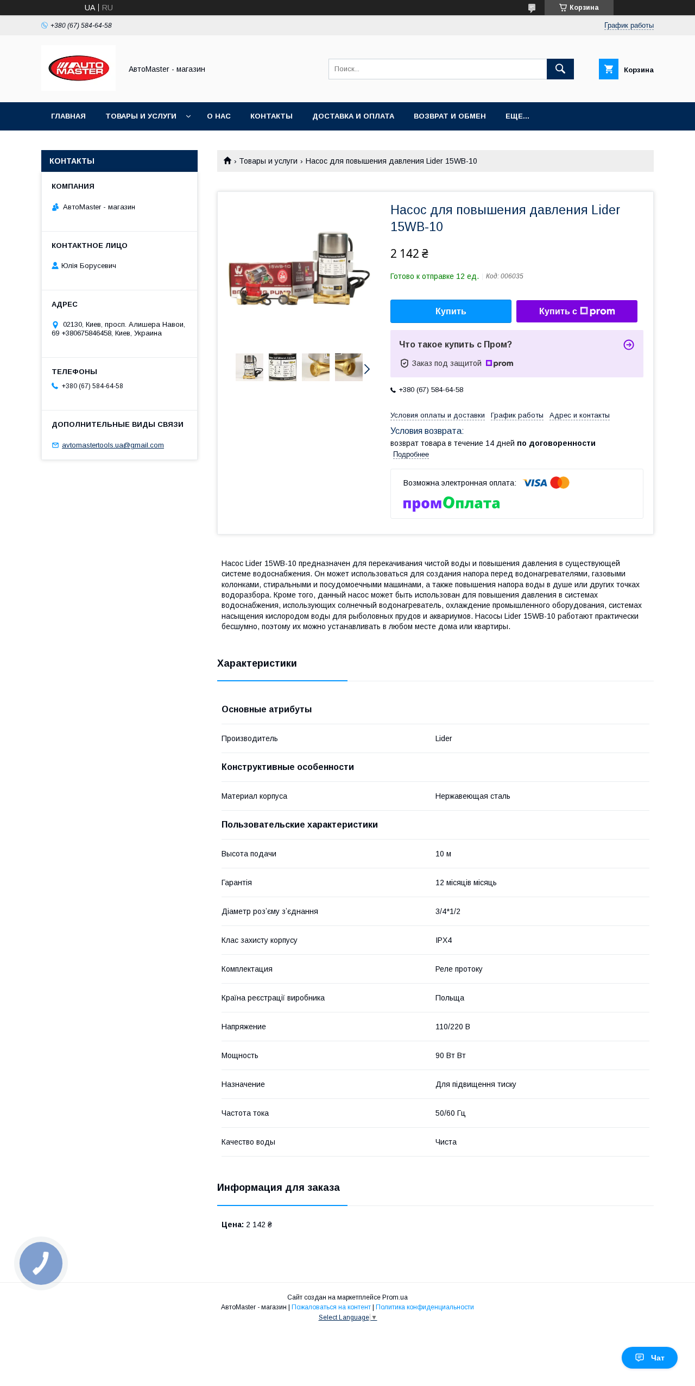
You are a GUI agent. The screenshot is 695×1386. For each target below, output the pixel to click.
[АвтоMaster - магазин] (78, 88)
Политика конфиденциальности (425, 1307)
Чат (658, 1357)
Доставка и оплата (353, 116)
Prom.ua (395, 1297)
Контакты (271, 116)
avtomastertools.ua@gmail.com (113, 445)
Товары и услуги (140, 116)
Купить (450, 311)
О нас (219, 116)
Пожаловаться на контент (331, 1307)
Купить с (558, 311)
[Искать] (560, 69)
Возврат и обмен (450, 116)
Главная (68, 116)
